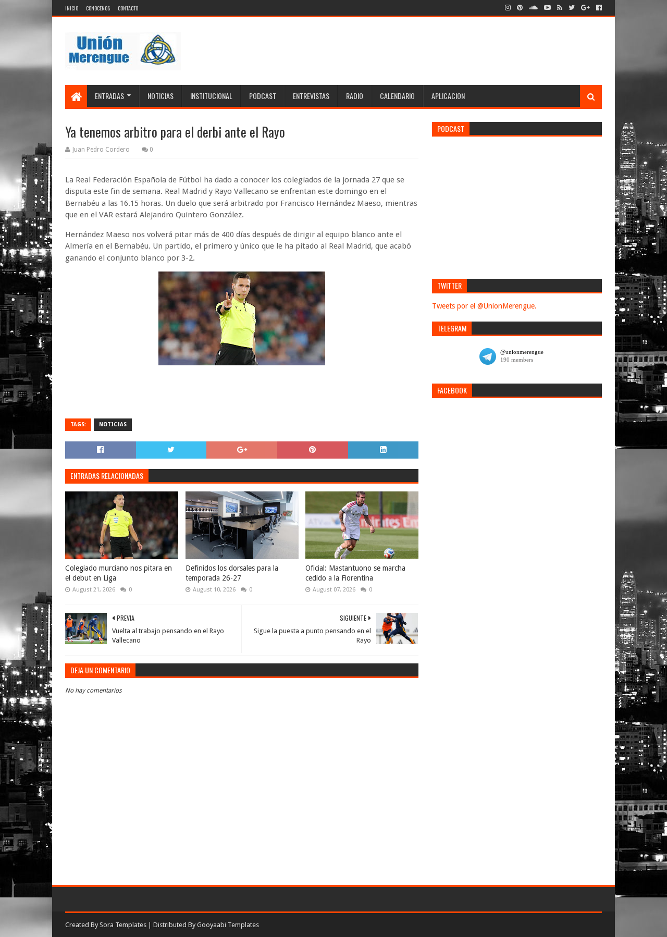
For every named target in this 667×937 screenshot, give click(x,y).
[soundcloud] (533, 8)
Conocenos (98, 8)
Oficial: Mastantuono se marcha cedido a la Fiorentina (355, 573)
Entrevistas (311, 95)
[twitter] (571, 8)
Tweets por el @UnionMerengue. (484, 306)
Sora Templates (123, 925)
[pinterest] (520, 8)
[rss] (559, 8)
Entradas (109, 95)
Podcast (262, 95)
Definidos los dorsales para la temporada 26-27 (232, 573)
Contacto (128, 8)
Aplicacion (448, 95)
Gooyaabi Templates (228, 925)
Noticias (160, 95)
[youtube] (547, 8)
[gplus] (585, 8)
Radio (354, 95)
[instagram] (508, 8)
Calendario (397, 95)
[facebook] (598, 8)
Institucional (211, 95)
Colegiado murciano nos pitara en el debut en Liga (118, 573)
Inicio (71, 8)
